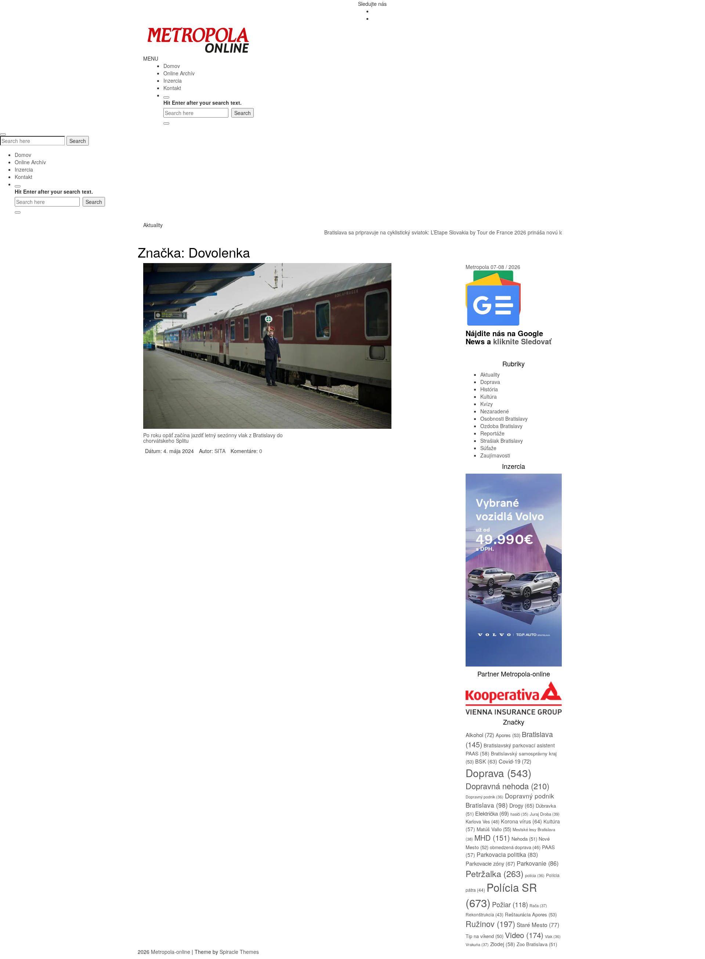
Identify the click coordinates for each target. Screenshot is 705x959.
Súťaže (488, 448)
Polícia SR (501, 894)
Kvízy (486, 403)
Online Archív (179, 73)
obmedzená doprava (515, 847)
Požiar (510, 904)
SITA (219, 451)
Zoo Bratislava (537, 944)
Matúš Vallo (494, 829)
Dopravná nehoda (507, 785)
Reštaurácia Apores (531, 914)
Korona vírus (521, 821)
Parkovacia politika (507, 854)
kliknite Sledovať (522, 341)
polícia (535, 875)
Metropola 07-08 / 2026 (493, 266)
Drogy (521, 805)
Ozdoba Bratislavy (501, 426)
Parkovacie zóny (490, 863)
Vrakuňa (477, 944)
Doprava (490, 381)
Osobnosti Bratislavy (504, 418)
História (489, 389)
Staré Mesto (538, 924)
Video (524, 934)
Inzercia (172, 80)
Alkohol (480, 735)
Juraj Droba (545, 814)
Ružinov (490, 923)
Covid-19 (515, 761)
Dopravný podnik (484, 797)
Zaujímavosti (495, 455)
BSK (486, 761)
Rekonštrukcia (484, 914)
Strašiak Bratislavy (501, 440)
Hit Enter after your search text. (202, 102)
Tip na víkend (484, 936)
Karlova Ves (482, 821)
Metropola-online (170, 951)
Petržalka (495, 873)
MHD (492, 837)
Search (77, 140)
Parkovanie (537, 863)
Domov (171, 65)
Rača (538, 905)
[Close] (166, 123)
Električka (492, 813)
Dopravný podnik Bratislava (510, 800)
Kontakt (172, 87)
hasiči (519, 814)
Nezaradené (494, 411)
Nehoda (524, 838)
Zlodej (502, 944)
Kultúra (488, 396)
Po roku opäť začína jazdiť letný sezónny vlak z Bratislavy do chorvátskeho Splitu (213, 437)
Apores (508, 735)
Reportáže (492, 433)
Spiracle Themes (239, 951)
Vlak (553, 936)
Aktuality (490, 374)
